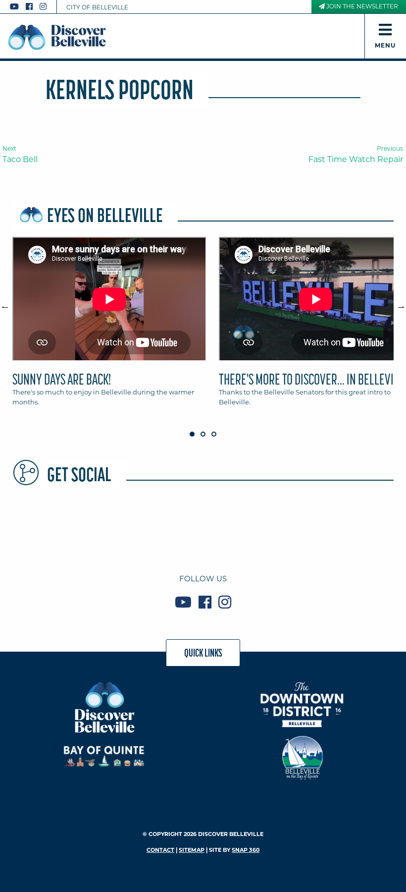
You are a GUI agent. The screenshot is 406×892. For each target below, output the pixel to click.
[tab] (109, 326)
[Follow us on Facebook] (29, 6)
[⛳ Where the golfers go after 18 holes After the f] (357, 527)
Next (396, 303)
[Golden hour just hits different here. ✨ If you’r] (126, 527)
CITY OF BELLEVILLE (97, 7)
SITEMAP (191, 849)
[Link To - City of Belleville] (302, 756)
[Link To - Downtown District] (302, 704)
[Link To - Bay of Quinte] (104, 756)
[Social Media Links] (32, 6)
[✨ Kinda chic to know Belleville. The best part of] (203, 527)
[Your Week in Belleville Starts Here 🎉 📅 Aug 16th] (280, 527)
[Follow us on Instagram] (43, 6)
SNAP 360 (245, 849)
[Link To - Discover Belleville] (104, 707)
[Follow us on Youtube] (14, 6)
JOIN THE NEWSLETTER (361, 6)
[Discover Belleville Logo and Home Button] (56, 37)
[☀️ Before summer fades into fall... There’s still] (48, 527)
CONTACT (160, 849)
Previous (10, 303)
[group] (203, 326)
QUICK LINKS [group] (203, 653)
